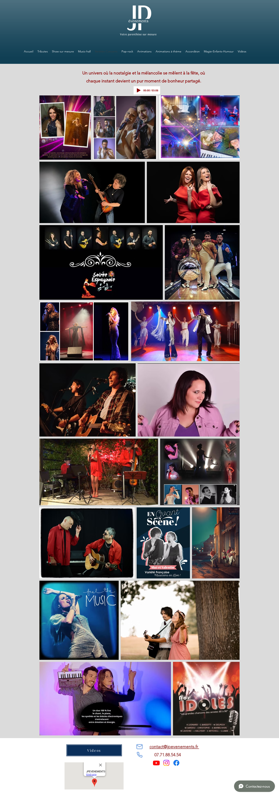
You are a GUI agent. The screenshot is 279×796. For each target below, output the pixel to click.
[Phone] (139, 755)
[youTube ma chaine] (156, 763)
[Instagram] (166, 763)
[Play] (139, 90)
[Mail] (139, 747)
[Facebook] (176, 763)
